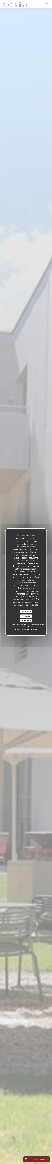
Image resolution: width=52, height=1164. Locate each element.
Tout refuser (26, 616)
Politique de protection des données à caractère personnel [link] (27, 625)
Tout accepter (26, 611)
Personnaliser (26, 620)
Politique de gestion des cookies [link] (26, 629)
